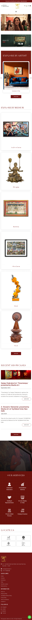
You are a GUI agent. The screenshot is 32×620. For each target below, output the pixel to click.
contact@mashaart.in (7, 568)
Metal (16, 306)
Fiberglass (16, 187)
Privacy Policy (3, 597)
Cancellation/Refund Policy (6, 595)
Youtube (4, 613)
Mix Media (16, 227)
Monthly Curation (4, 584)
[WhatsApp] (29, 617)
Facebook (4, 611)
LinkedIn (4, 609)
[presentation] (1, 78)
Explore (16, 353)
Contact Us (3, 601)
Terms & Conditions (5, 599)
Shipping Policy (4, 593)
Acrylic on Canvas (16, 147)
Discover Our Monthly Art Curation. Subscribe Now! (16, 1)
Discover (16, 96)
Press (2, 582)
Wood (16, 346)
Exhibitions (3, 580)
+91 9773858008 (6, 570)
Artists (2, 576)
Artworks (3, 578)
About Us (3, 591)
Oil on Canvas (16, 266)
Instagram (4, 607)
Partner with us (4, 586)
